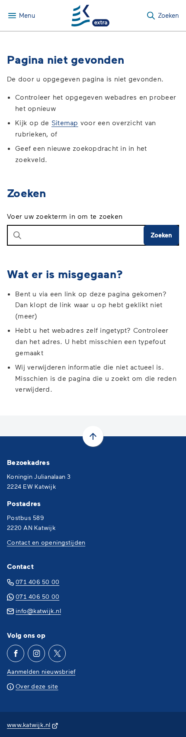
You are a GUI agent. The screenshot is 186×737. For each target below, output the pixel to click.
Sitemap (64, 122)
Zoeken (161, 235)
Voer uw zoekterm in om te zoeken (64, 216)
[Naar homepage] (90, 15)
